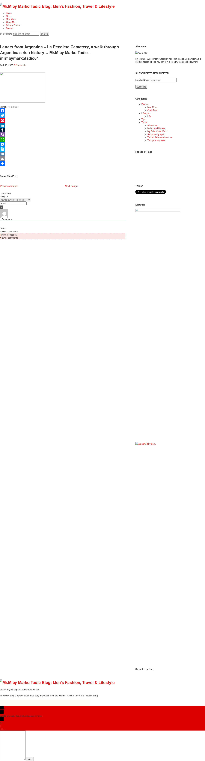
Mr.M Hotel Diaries (156, 128)
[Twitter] (62, 115)
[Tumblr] (62, 130)
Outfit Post (152, 110)
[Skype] (62, 149)
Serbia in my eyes (155, 134)
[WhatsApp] (62, 139)
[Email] (62, 158)
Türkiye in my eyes (156, 140)
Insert (29, 759)
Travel (144, 122)
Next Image (71, 186)
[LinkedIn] (62, 125)
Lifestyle (145, 113)
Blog (8, 16)
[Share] (62, 163)
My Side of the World (157, 131)
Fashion (145, 104)
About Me (10, 22)
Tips (143, 119)
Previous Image (8, 186)
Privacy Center (13, 25)
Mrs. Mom (11, 19)
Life (149, 116)
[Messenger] (62, 144)
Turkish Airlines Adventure (159, 137)
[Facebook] (62, 110)
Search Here (6, 33)
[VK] (62, 154)
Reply (4, 729)
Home (9, 13)
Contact (9, 28)
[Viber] (62, 134)
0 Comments (20, 65)
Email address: (142, 79)
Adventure (152, 125)
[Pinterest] (62, 120)
